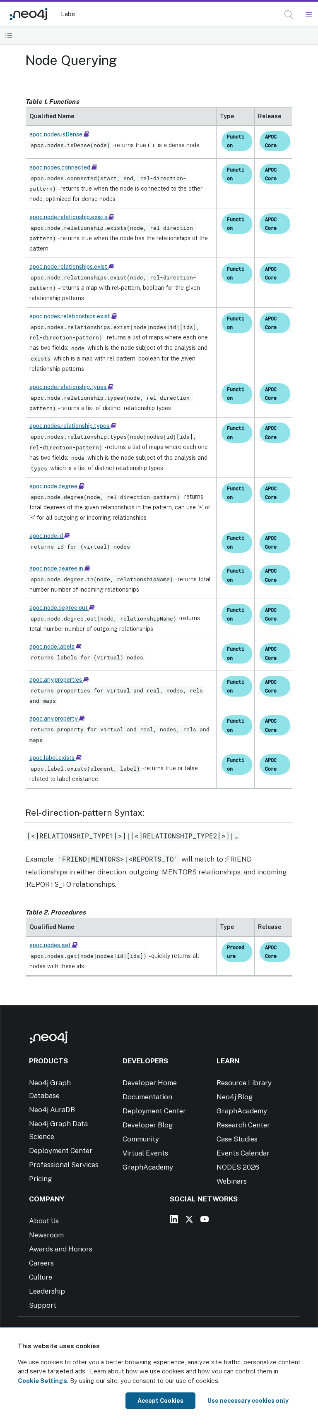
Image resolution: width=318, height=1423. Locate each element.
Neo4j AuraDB (52, 1109)
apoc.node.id (46, 535)
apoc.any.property (54, 718)
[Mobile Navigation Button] (308, 15)
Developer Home (150, 1083)
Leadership (47, 1291)
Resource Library (244, 1083)
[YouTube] (204, 1219)
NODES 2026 (238, 1167)
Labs (68, 13)
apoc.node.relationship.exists (68, 217)
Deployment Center (60, 1150)
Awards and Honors (60, 1249)
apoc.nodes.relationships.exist (70, 316)
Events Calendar (243, 1153)
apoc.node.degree (54, 486)
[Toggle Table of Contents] (9, 35)
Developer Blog (148, 1125)
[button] (289, 14)
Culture (40, 1277)
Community (141, 1139)
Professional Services (64, 1164)
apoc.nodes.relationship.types (70, 426)
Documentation (147, 1097)
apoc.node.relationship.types (68, 387)
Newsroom (46, 1235)
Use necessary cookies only (248, 1400)
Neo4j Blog (235, 1097)
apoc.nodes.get (50, 945)
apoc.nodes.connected (60, 167)
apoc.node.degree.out (59, 607)
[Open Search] (289, 15)
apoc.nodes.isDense (56, 134)
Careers (41, 1263)
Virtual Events (145, 1153)
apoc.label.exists (52, 757)
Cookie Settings (42, 1380)
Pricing (40, 1179)
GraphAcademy (148, 1167)
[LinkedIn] (174, 1219)
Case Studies (237, 1139)
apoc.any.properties (56, 679)
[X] (189, 1219)
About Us (44, 1221)
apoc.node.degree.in (56, 568)
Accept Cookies (160, 1400)
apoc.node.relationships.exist (68, 266)
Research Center (243, 1125)
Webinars (232, 1181)
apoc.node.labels (52, 646)
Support (42, 1305)
